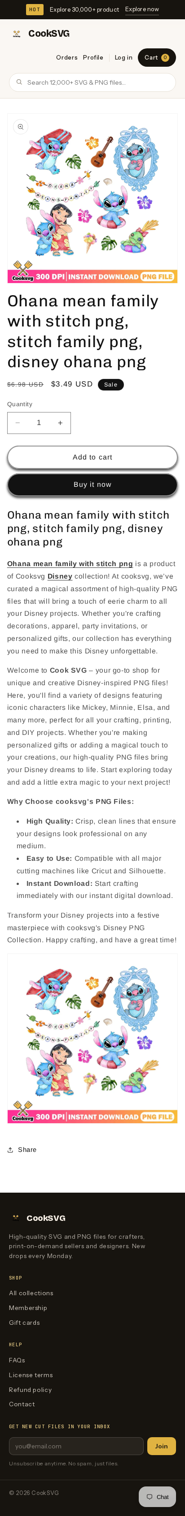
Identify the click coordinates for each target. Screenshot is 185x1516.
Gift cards (24, 1322)
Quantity (19, 404)
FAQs (17, 1360)
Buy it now (92, 484)
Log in (124, 57)
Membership (28, 1307)
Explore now (142, 9)
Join (161, 1446)
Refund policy (30, 1389)
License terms (31, 1375)
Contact (22, 1404)
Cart (156, 57)
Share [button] (27, 1149)
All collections (31, 1293)
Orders (67, 57)
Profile (93, 57)
